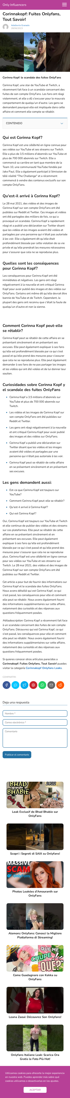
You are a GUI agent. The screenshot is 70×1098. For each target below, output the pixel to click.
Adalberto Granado (20, 25)
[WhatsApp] (42, 685)
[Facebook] (6, 685)
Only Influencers (14, 5)
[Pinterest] (33, 685)
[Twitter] (24, 685)
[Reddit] (60, 685)
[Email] (51, 685)
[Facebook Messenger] (15, 685)
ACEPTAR (35, 1089)
